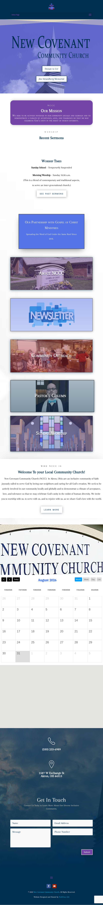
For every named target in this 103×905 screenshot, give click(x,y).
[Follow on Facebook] (49, 886)
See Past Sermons (51, 193)
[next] (9, 579)
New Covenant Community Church (46, 892)
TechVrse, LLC (64, 897)
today (16, 579)
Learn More (51, 509)
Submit (87, 852)
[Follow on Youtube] (54, 886)
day (93, 579)
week (86, 579)
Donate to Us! (51, 68)
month (78, 579)
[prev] (3, 579)
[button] (52, 694)
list (99, 579)
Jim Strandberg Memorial (51, 79)
